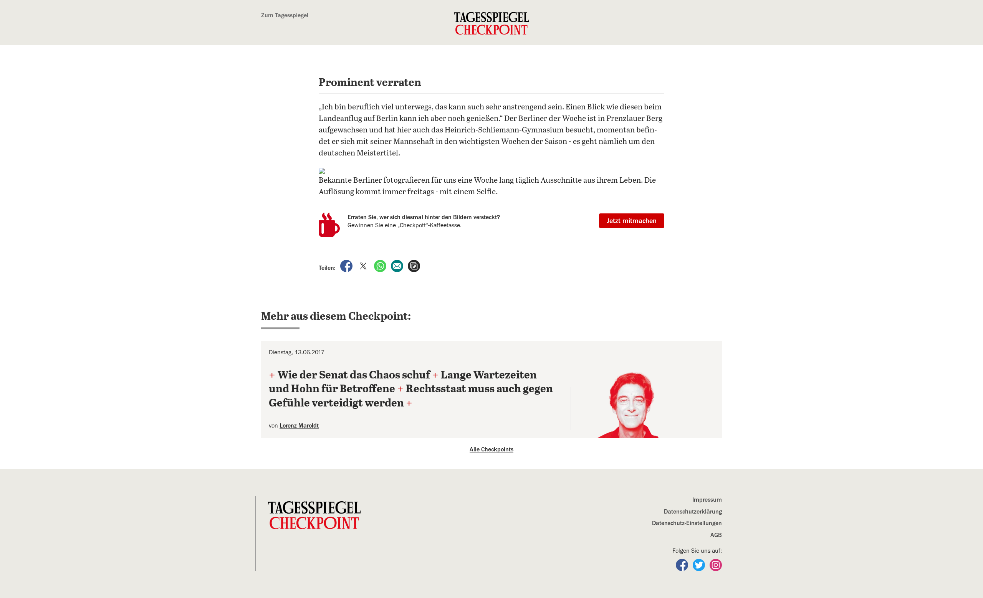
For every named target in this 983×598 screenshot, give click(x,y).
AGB (716, 535)
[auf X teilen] (364, 266)
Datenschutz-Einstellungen (687, 523)
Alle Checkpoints (491, 449)
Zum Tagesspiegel (284, 15)
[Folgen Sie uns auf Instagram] (716, 565)
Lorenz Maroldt (299, 426)
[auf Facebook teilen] (347, 266)
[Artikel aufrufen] (414, 266)
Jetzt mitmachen (632, 220)
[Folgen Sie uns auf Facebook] (683, 565)
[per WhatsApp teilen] (381, 266)
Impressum (707, 500)
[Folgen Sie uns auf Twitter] (700, 565)
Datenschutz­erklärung (693, 512)
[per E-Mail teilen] (398, 266)
